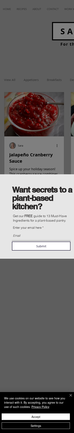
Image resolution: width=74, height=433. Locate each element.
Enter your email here (27, 227)
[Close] (68, 398)
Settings (36, 426)
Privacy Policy (40, 407)
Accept (35, 417)
